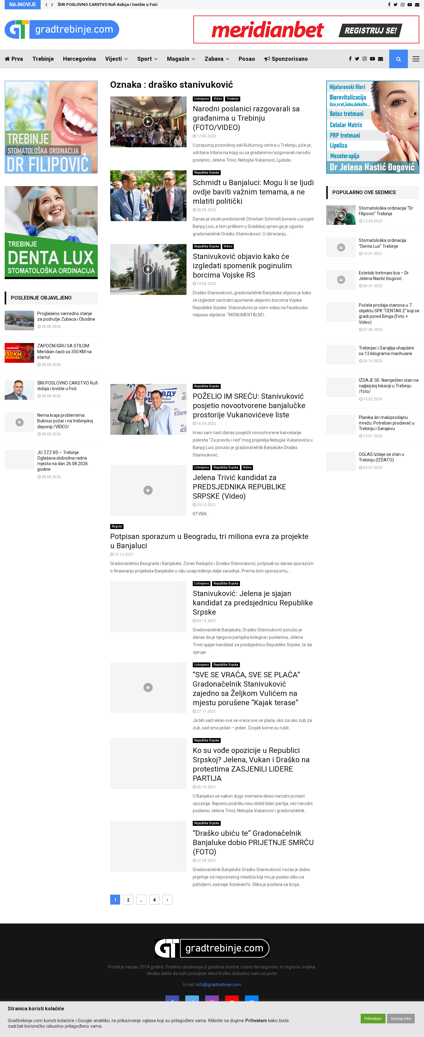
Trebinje (43, 59)
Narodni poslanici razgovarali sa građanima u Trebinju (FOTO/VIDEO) (246, 118)
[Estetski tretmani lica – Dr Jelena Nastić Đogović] (341, 280)
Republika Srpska (206, 172)
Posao (247, 59)
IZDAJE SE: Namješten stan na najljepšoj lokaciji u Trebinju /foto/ (388, 386)
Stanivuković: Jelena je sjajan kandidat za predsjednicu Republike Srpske (253, 602)
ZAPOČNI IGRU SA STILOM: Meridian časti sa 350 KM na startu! (64, 351)
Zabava (214, 59)
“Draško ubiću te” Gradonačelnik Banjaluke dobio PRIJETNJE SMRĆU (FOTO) (253, 842)
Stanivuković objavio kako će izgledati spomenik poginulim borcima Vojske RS (242, 265)
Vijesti (113, 59)
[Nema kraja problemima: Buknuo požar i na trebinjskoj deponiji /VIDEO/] (19, 422)
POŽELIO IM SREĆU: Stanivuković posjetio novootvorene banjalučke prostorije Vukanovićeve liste (249, 405)
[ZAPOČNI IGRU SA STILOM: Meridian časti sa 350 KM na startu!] (19, 353)
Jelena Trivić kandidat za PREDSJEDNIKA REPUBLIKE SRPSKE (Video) (239, 487)
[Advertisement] (212, 351)
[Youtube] (374, 59)
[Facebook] (352, 59)
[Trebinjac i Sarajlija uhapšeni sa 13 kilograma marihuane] (341, 355)
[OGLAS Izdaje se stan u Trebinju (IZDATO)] (341, 461)
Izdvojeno (201, 98)
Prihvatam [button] (373, 1018)
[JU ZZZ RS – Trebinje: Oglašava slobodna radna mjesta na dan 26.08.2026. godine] (19, 459)
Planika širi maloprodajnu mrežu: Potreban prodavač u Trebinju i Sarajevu (386, 423)
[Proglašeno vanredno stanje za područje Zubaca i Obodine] (19, 320)
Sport (144, 59)
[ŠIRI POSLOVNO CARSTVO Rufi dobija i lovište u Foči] (19, 390)
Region (117, 526)
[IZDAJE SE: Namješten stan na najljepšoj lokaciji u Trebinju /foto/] (341, 387)
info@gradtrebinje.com (218, 984)
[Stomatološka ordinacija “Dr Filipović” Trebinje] (341, 215)
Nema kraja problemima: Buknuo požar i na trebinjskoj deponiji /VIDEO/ (65, 421)
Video (218, 98)
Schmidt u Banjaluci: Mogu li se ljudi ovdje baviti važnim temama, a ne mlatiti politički (253, 192)
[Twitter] (359, 59)
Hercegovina (79, 59)
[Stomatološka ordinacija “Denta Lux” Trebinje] (341, 247)
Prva (17, 59)
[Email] (382, 59)
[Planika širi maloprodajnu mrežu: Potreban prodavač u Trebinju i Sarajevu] (341, 424)
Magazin (178, 59)
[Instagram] (366, 59)
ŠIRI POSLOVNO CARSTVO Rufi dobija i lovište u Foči (108, 4)
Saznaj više (401, 1018)
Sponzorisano (290, 59)
